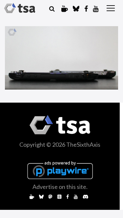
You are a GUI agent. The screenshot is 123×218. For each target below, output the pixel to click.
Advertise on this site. (60, 186)
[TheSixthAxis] (19, 8)
